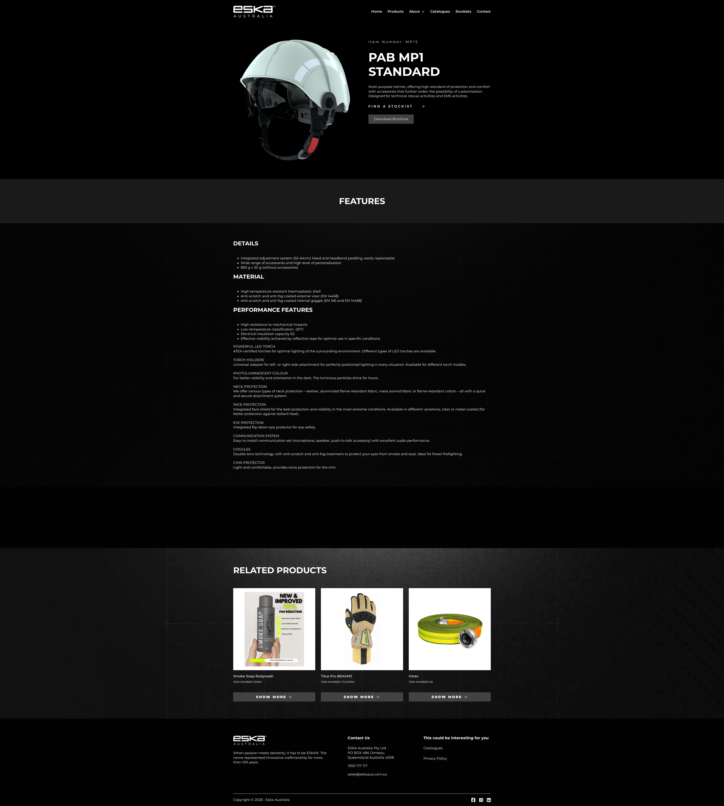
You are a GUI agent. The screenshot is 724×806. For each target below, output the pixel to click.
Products (395, 11)
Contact (484, 11)
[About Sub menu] (423, 11)
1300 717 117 (357, 766)
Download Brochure (391, 119)
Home (376, 11)
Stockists (463, 11)
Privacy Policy (435, 758)
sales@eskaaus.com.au (367, 774)
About (414, 11)
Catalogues (440, 11)
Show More (271, 697)
